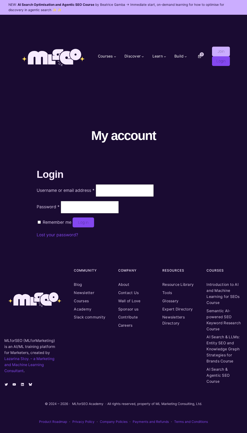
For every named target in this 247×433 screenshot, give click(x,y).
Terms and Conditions (191, 422)
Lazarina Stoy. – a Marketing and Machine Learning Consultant (29, 364)
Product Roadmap (53, 422)
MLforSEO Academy (87, 404)
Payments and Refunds (151, 422)
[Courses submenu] (115, 56)
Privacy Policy (83, 422)
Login (221, 61)
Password (48, 206)
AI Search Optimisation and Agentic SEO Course (56, 5)
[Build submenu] (186, 56)
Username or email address (66, 190)
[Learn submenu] (165, 56)
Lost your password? (57, 234)
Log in (83, 222)
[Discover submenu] (143, 56)
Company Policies (114, 422)
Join (221, 51)
